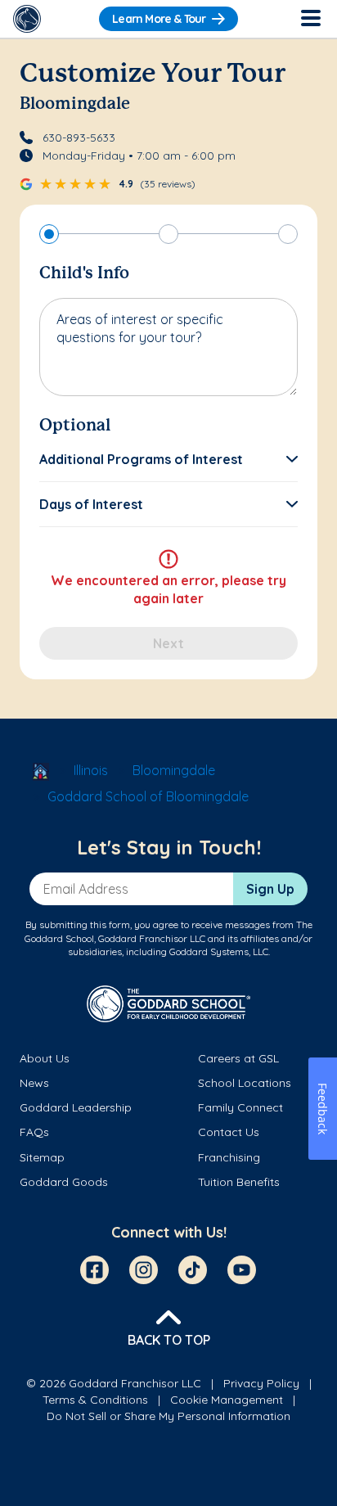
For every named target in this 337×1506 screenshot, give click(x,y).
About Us (45, 1058)
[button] (168, 459)
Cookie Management (226, 1399)
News (34, 1082)
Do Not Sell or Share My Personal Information (168, 1416)
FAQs (34, 1132)
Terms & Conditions (95, 1399)
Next (168, 643)
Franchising (229, 1157)
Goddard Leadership (76, 1107)
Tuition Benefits (239, 1182)
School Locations (244, 1082)
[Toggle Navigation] (310, 18)
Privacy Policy (261, 1383)
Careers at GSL (238, 1058)
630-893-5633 (79, 137)
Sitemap (42, 1157)
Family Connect (240, 1107)
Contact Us (228, 1132)
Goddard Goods (64, 1182)
